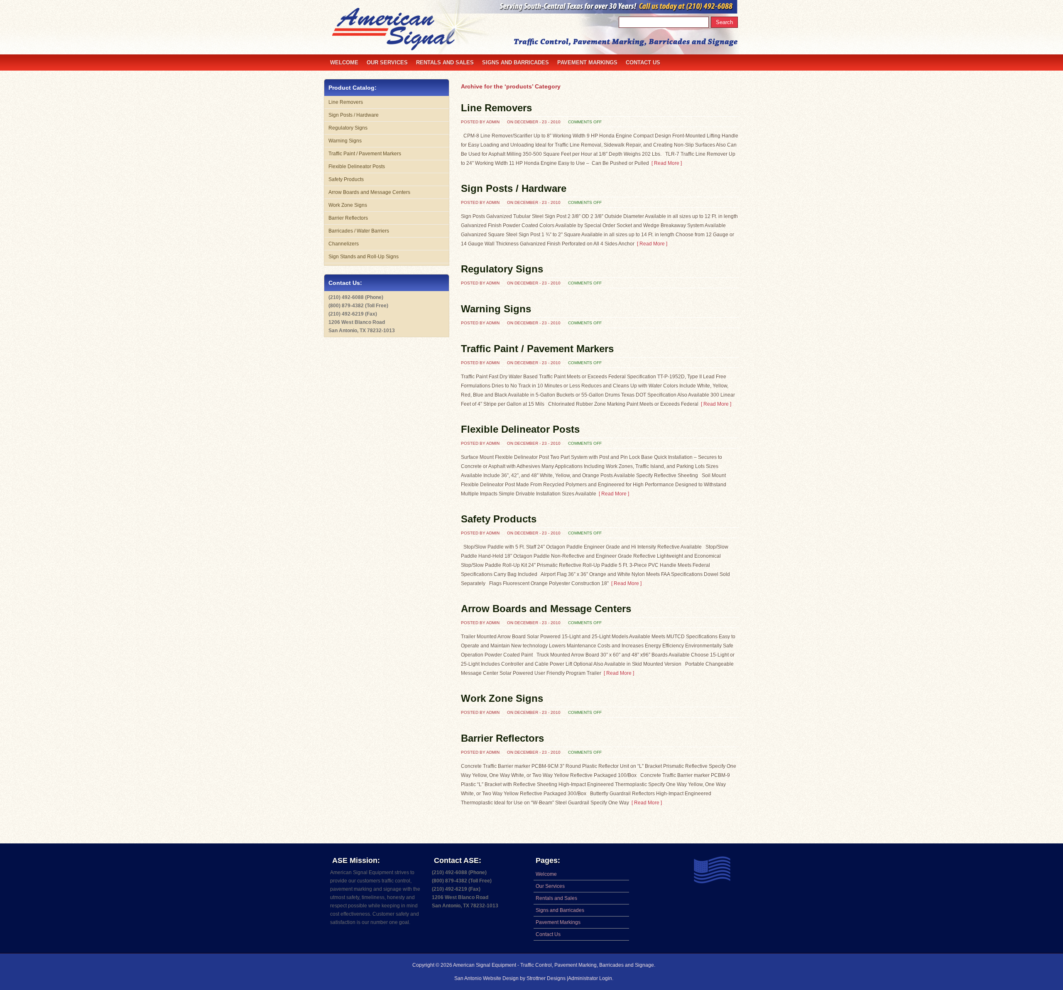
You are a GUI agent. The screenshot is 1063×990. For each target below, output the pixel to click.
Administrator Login (590, 978)
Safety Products (498, 518)
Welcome (344, 62)
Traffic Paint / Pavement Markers (537, 348)
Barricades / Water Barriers (358, 231)
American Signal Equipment (484, 965)
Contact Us (643, 62)
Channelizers (343, 244)
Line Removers (496, 107)
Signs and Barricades (515, 62)
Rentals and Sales (445, 62)
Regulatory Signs (502, 268)
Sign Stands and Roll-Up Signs (363, 257)
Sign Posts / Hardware (513, 188)
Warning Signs (496, 308)
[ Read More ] (665, 163)
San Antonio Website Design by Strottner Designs (510, 978)
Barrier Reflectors (502, 738)
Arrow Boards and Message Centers (546, 608)
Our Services (387, 62)
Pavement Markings (587, 62)
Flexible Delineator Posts (520, 429)
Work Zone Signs (502, 698)
